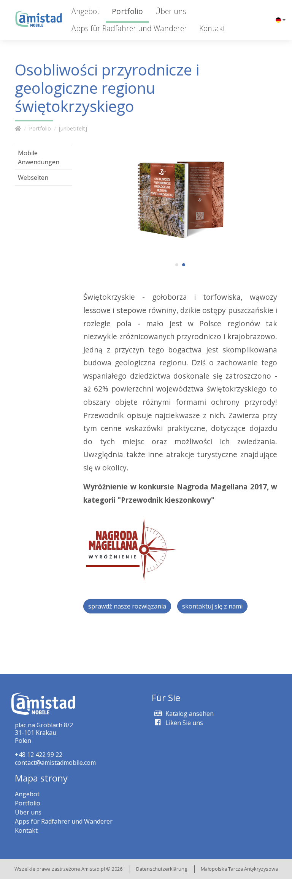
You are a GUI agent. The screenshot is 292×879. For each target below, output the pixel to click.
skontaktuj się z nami (212, 606)
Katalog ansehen (189, 713)
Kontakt (212, 28)
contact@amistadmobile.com (55, 762)
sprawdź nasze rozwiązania (127, 606)
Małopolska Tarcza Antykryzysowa (239, 868)
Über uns (170, 11)
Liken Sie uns (183, 723)
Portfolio (127, 11)
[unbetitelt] (73, 128)
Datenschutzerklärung (161, 868)
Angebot (85, 11)
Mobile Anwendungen (38, 157)
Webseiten (33, 177)
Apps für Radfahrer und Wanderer (129, 28)
